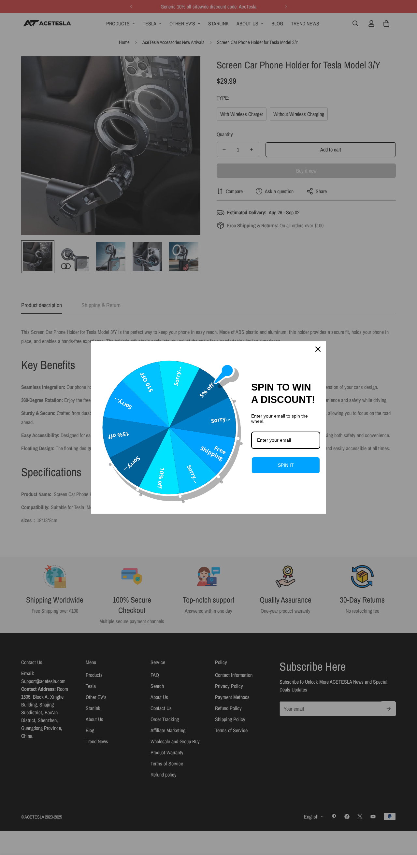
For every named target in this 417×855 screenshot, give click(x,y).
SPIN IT (286, 465)
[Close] (318, 349)
